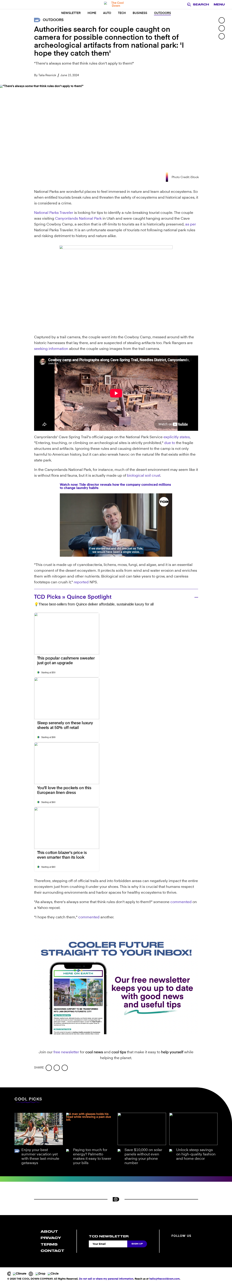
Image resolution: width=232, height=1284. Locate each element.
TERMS (49, 1244)
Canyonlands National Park (78, 219)
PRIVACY (51, 1238)
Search (201, 4)
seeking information (51, 349)
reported (81, 582)
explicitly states (176, 437)
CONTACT (52, 1251)
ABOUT (49, 1231)
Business (140, 13)
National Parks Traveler (53, 213)
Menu (219, 4)
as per (190, 224)
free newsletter (66, 1052)
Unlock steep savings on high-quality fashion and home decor (196, 1154)
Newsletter (71, 13)
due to (169, 443)
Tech (122, 13)
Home (92, 13)
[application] (116, 525)
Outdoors (162, 13)
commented (181, 902)
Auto (107, 13)
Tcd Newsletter (109, 1236)
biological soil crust (143, 476)
